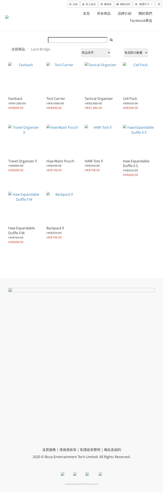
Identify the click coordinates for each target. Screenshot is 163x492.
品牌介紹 (124, 13)
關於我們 (145, 13)
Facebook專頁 (141, 20)
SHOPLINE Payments (87, 483)
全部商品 (18, 49)
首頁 (86, 13)
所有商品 (104, 13)
